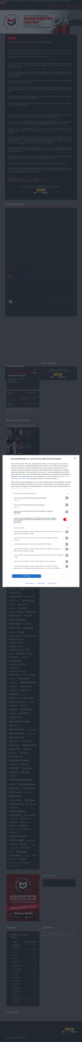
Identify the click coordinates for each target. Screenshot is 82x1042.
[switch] (65, 498)
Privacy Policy (52, 583)
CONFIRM (26, 576)
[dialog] (41, 521)
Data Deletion (29, 583)
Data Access (41, 583)
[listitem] (41, 493)
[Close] (76, 459)
